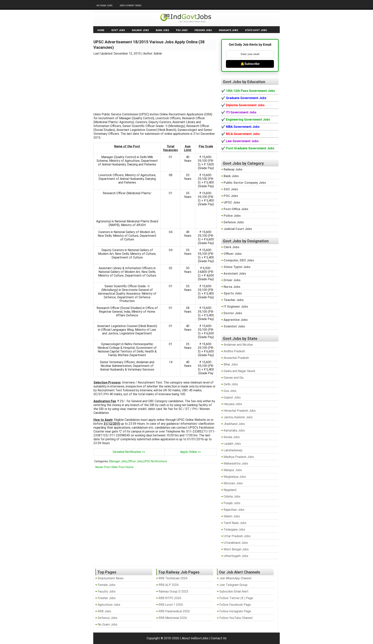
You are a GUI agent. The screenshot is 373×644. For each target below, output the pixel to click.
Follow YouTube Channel (236, 618)
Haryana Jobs (233, 404)
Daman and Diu (234, 377)
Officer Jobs (135, 461)
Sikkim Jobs (232, 516)
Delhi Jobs (231, 384)
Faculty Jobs (107, 591)
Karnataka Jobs (234, 430)
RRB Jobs (104, 611)
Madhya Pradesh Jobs (239, 457)
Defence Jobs (107, 618)
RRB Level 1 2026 (171, 605)
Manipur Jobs (233, 470)
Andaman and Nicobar (238, 344)
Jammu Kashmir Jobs (238, 417)
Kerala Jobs (232, 437)
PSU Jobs (181, 30)
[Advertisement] (155, 81)
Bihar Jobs (231, 364)
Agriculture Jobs (109, 605)
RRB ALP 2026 (169, 585)
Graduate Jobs (228, 30)
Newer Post (103, 467)
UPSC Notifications (155, 461)
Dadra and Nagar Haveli (239, 371)
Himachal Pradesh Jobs (240, 411)
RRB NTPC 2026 (170, 598)
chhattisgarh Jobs (236, 556)
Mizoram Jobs (233, 483)
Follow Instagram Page (235, 611)
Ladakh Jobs (232, 444)
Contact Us (219, 638)
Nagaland (230, 490)
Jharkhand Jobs (234, 424)
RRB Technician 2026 (173, 578)
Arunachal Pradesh (236, 358)
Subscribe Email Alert (233, 591)
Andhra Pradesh (234, 351)
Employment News (130, 5)
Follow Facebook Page (235, 605)
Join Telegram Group (233, 585)
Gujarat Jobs (232, 397)
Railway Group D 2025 (173, 591)
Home (100, 30)
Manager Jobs (118, 461)
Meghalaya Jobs (235, 477)
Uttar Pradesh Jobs (237, 536)
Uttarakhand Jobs (236, 543)
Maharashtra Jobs (236, 463)
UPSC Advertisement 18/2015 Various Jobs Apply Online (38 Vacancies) (149, 45)
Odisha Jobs (232, 496)
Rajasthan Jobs (234, 510)
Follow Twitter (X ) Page (236, 598)
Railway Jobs (140, 30)
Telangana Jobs (234, 529)
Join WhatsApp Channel (235, 578)
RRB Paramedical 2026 (174, 611)
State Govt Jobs (256, 30)
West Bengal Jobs (236, 549)
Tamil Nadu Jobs (235, 523)
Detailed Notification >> (129, 452)
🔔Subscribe (250, 63)
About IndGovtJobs (195, 638)
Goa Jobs (230, 391)
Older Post (118, 467)
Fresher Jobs (203, 30)
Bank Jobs (162, 30)
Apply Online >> (190, 452)
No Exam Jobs (104, 5)
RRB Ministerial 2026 (173, 618)
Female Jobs (106, 585)
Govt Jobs (118, 30)
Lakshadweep (233, 450)
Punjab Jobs (232, 503)
